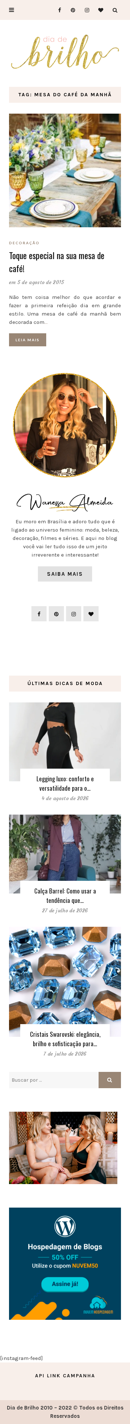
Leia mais (28, 340)
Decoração (24, 243)
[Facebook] (56, 10)
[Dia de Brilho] (65, 51)
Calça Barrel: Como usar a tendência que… (65, 895)
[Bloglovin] (98, 10)
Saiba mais (65, 574)
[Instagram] (84, 10)
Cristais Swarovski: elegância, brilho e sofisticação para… (65, 1039)
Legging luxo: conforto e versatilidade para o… (65, 783)
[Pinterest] (70, 10)
